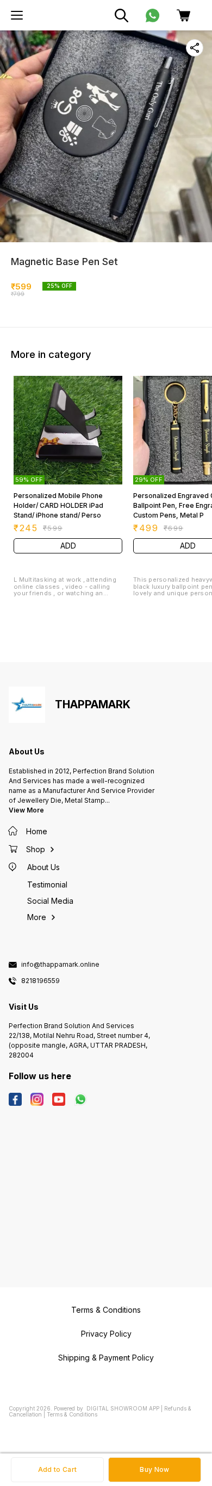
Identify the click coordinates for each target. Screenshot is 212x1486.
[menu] (17, 15)
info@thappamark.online (60, 964)
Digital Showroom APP (122, 1408)
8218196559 (40, 981)
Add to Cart (57, 1469)
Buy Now (154, 1469)
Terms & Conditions (72, 1414)
